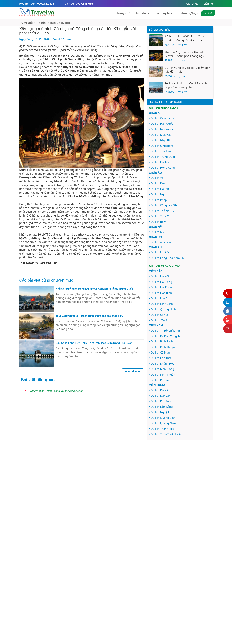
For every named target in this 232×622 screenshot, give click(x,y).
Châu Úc (155, 237)
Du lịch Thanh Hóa (162, 429)
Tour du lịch (143, 13)
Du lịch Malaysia (161, 135)
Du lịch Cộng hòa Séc (164, 205)
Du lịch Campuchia (163, 118)
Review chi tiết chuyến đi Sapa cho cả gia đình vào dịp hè (186, 85)
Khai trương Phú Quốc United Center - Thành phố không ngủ (184, 54)
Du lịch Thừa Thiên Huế (166, 434)
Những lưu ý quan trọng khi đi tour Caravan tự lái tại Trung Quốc (94, 288)
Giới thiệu (192, 3)
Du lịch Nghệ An (161, 412)
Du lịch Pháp (159, 200)
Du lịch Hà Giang (161, 282)
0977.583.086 (84, 3)
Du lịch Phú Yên (161, 380)
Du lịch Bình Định (162, 341)
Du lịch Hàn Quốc (162, 123)
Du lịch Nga (158, 194)
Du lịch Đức (158, 183)
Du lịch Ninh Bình (162, 304)
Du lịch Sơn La (160, 315)
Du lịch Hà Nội (160, 276)
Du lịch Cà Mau (160, 352)
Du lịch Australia (161, 242)
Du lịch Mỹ (157, 232)
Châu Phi (155, 247)
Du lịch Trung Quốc (163, 157)
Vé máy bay (164, 13)
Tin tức (208, 13)
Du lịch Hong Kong (163, 167)
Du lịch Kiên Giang (162, 369)
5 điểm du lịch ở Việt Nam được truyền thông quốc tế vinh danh (185, 38)
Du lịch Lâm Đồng (162, 407)
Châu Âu (155, 172)
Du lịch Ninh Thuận (163, 374)
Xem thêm (130, 371)
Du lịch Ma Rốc (160, 252)
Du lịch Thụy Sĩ (160, 216)
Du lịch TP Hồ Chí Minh (165, 330)
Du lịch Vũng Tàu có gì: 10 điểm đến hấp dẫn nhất (187, 69)
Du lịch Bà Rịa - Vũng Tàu (166, 336)
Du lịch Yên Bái (160, 320)
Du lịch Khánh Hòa (162, 363)
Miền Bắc (156, 271)
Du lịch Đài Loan (161, 162)
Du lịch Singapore (162, 146)
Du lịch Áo (157, 178)
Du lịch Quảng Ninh (163, 309)
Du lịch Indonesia (162, 129)
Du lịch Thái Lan (161, 151)
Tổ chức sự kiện (187, 13)
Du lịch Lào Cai (160, 298)
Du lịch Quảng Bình (163, 418)
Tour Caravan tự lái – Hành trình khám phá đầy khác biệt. (89, 315)
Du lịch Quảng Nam (163, 423)
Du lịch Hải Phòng (162, 287)
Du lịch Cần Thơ (161, 358)
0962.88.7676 (45, 3)
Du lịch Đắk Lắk (160, 396)
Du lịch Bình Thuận (163, 347)
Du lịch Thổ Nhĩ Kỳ (162, 211)
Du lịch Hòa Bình (161, 293)
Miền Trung (157, 385)
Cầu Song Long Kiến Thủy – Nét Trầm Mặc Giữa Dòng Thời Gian (94, 342)
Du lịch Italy (158, 222)
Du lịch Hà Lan (160, 189)
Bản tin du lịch (60, 22)
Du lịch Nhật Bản (161, 140)
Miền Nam (156, 325)
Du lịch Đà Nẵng (161, 390)
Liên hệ (208, 3)
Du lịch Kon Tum (161, 401)
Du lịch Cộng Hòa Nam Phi (167, 258)
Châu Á (154, 113)
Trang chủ (123, 13)
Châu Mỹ (155, 227)
